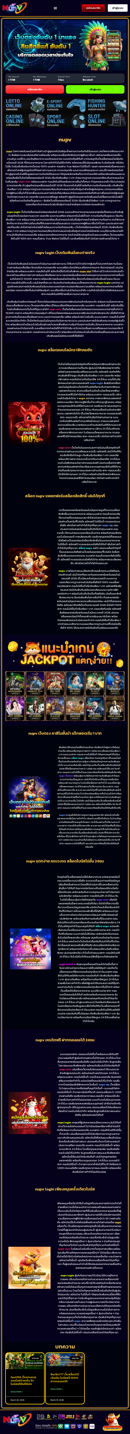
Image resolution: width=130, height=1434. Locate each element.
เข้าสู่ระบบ (95, 89)
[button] (55, 8)
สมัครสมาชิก (34, 89)
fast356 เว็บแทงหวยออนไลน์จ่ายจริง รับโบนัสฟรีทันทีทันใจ (23, 1380)
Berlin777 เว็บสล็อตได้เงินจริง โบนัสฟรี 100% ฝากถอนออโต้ (65, 1377)
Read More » (17, 1391)
